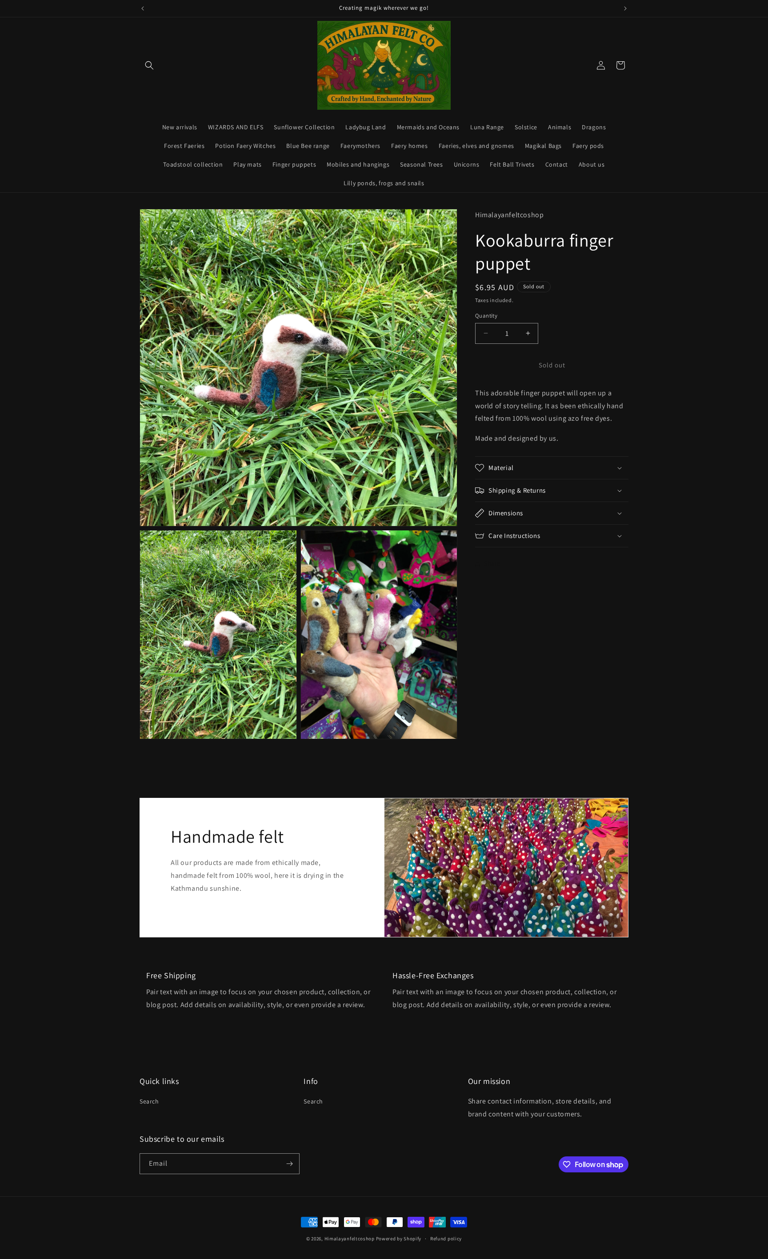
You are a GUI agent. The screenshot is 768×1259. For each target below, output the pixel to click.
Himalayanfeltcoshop (349, 1238)
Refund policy (446, 1238)
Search (149, 1101)
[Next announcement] (625, 8)
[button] (149, 65)
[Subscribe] (289, 1163)
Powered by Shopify (399, 1238)
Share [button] (492, 564)
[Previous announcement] (142, 8)
